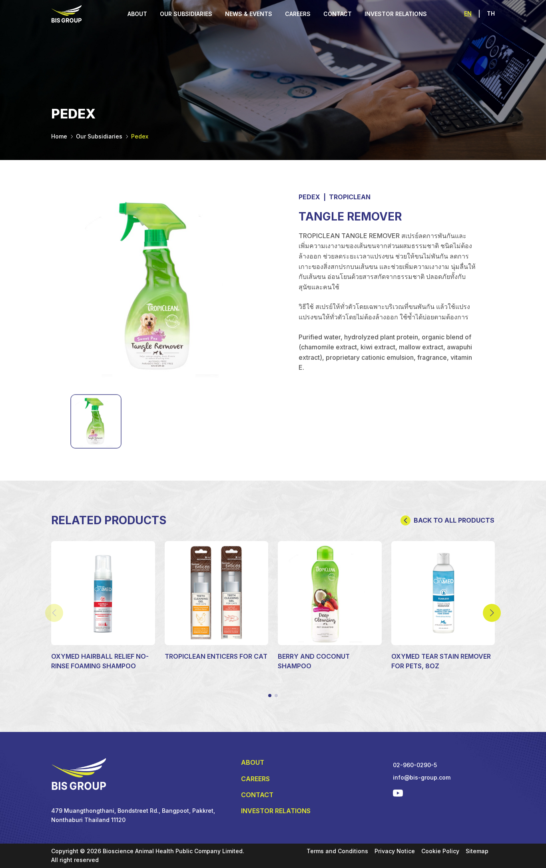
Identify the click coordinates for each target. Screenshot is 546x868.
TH (491, 13)
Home (59, 136)
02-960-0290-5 (415, 765)
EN (468, 13)
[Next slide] (492, 613)
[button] (269, 695)
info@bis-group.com (421, 777)
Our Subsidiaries (99, 136)
